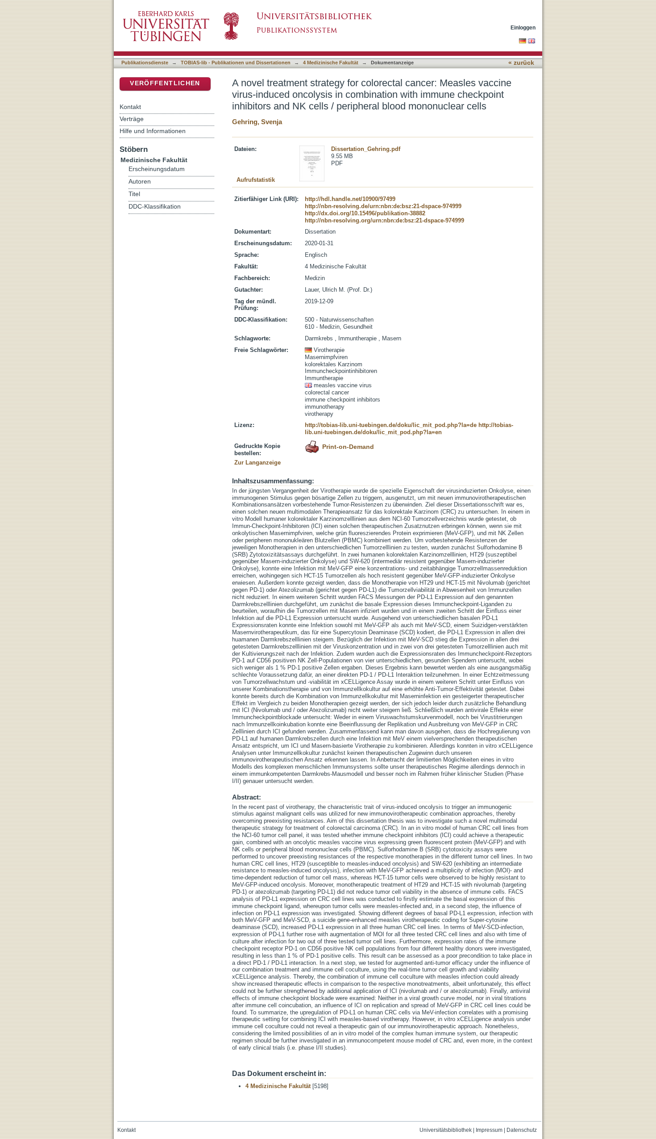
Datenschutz (522, 1130)
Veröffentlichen (165, 83)
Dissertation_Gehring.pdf (365, 149)
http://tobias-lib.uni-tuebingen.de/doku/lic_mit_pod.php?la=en (409, 429)
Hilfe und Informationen (153, 130)
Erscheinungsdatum (157, 169)
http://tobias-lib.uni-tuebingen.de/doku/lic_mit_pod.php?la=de (391, 425)
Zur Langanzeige (257, 462)
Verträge (132, 118)
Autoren (140, 181)
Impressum (489, 1130)
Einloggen (523, 27)
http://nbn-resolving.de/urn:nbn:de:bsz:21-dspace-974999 (383, 206)
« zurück (521, 62)
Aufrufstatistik (256, 179)
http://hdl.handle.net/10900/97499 (350, 199)
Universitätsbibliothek (445, 1130)
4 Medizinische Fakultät (330, 62)
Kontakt (130, 106)
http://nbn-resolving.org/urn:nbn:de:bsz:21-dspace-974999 (384, 220)
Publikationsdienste (144, 62)
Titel (134, 194)
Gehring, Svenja (257, 122)
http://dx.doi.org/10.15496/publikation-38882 (365, 213)
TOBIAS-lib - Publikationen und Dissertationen (236, 62)
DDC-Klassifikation (155, 206)
